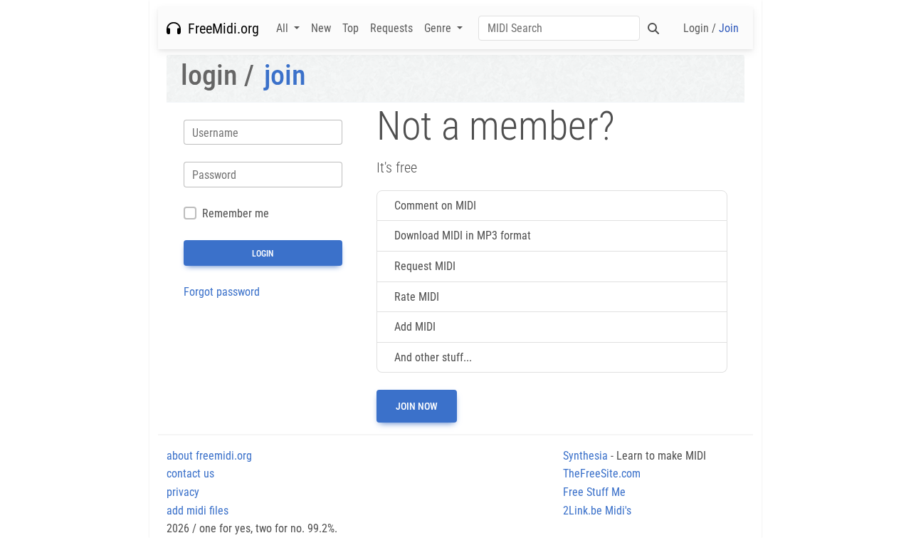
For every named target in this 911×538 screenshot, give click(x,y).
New (321, 28)
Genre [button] (439, 28)
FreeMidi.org (220, 28)
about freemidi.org (209, 455)
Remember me (235, 213)
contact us (190, 473)
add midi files (197, 510)
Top (350, 28)
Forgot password (222, 292)
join (285, 75)
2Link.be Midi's (597, 510)
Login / (711, 28)
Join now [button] (417, 406)
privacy (183, 492)
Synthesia (585, 455)
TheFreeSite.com (602, 473)
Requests (391, 28)
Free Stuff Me (594, 492)
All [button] (283, 28)
